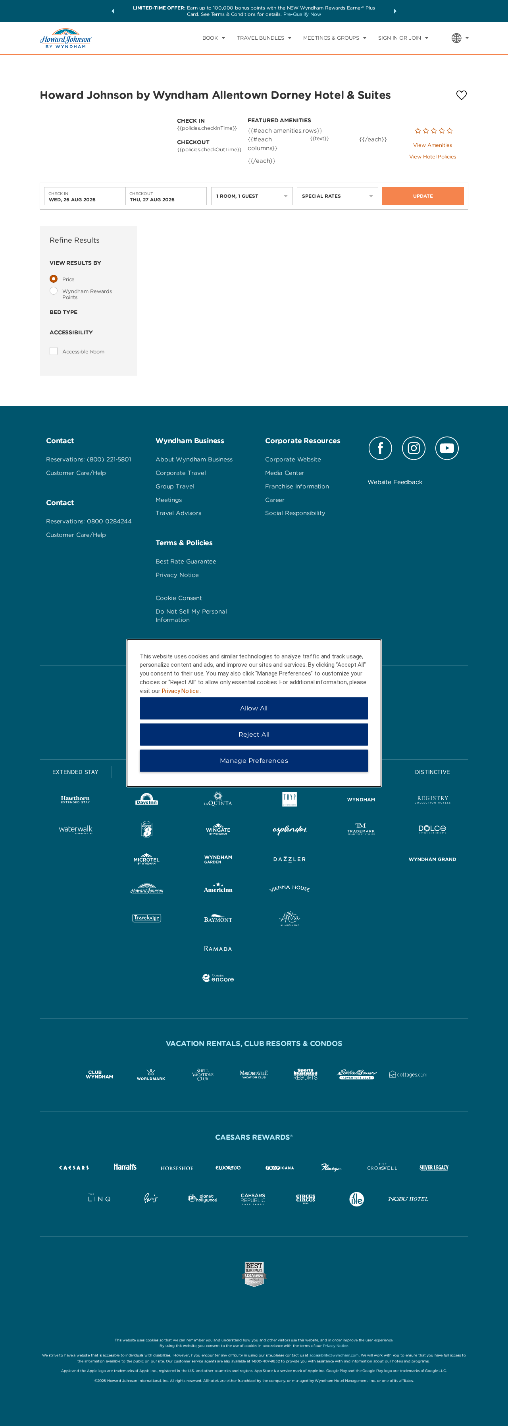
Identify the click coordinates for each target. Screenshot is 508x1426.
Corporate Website (293, 459)
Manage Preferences (254, 760)
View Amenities (432, 145)
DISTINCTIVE (432, 772)
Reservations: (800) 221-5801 (88, 459)
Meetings (169, 500)
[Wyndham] (361, 801)
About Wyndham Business (194, 459)
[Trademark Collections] (361, 831)
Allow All (254, 708)
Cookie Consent (179, 598)
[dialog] (254, 713)
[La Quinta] (218, 801)
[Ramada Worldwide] (218, 949)
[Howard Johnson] (147, 890)
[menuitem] (213, 38)
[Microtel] (147, 860)
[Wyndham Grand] (432, 860)
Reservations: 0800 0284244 (89, 521)
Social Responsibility (295, 513)
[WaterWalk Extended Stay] (75, 831)
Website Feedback (395, 482)
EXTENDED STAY (75, 772)
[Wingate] (218, 831)
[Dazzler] (290, 860)
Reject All (254, 734)
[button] (113, 11)
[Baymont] (218, 920)
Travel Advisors (178, 513)
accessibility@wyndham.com (334, 1355)
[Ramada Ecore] (218, 979)
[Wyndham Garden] (218, 860)
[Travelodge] (147, 920)
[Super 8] (147, 831)
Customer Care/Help (76, 473)
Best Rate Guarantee (186, 561)
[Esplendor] (290, 831)
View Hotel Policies (432, 157)
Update (423, 196)
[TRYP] (290, 801)
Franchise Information (297, 486)
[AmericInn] (218, 890)
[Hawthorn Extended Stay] (75, 801)
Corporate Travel (181, 473)
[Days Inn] (147, 801)
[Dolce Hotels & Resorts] (432, 831)
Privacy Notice (177, 575)
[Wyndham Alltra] (290, 920)
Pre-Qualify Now (302, 14)
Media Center (284, 473)
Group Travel (175, 486)
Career (275, 500)
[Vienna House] (290, 890)
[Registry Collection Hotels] (432, 801)
